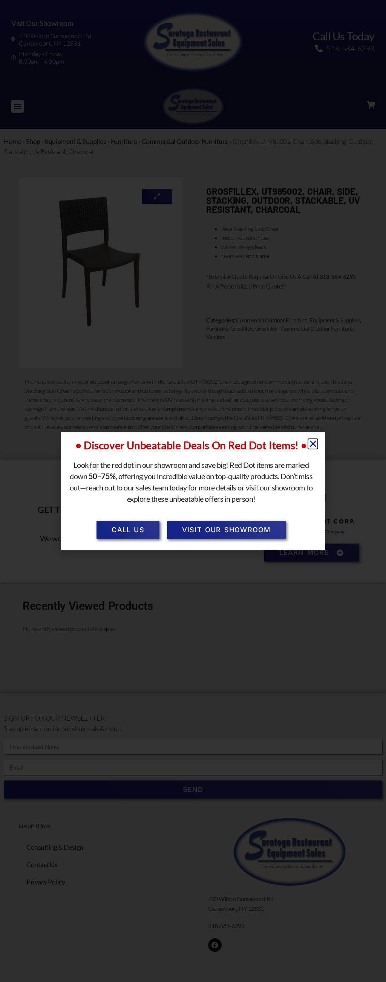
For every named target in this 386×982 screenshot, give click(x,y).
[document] (193, 491)
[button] (313, 444)
